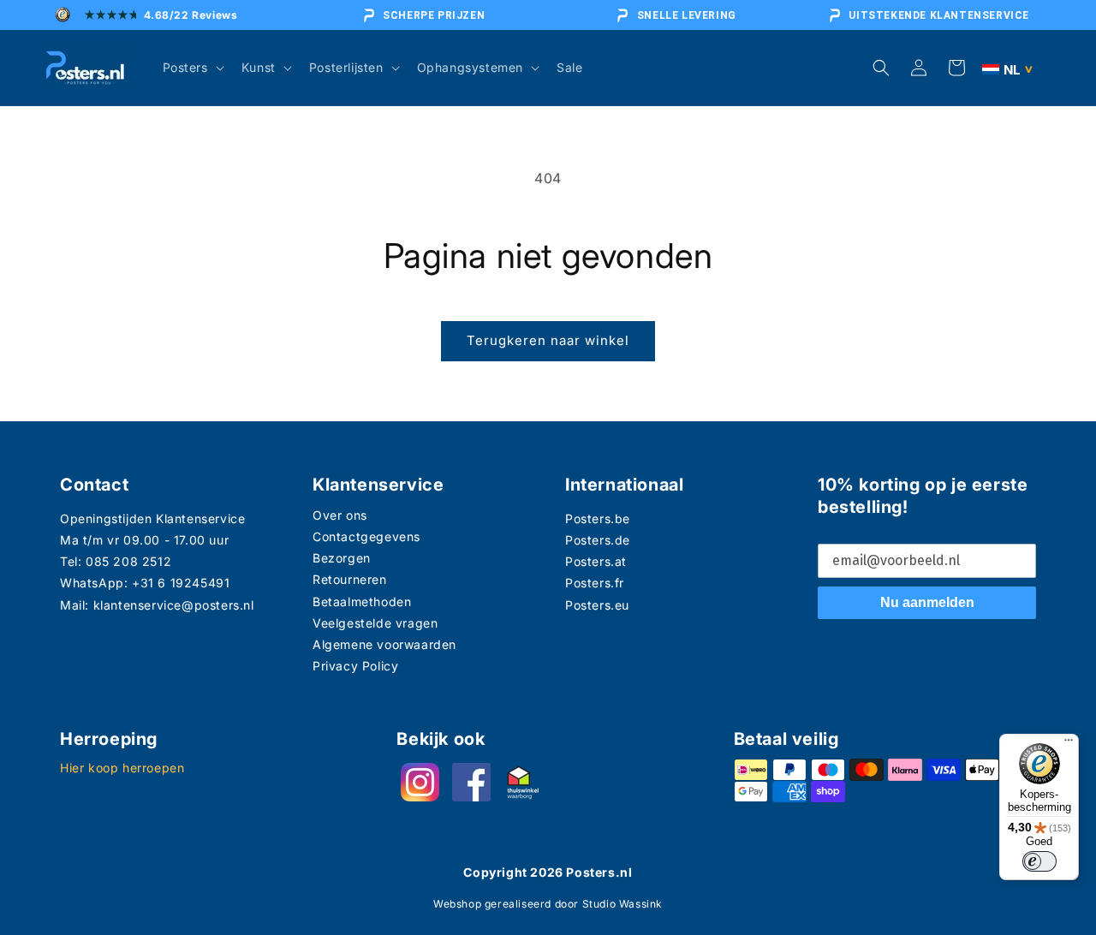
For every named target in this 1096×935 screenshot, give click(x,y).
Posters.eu (597, 605)
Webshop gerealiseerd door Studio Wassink (548, 903)
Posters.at (596, 561)
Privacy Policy (355, 665)
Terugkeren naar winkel (548, 340)
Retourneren (350, 579)
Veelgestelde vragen (375, 623)
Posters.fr (594, 582)
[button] (191, 68)
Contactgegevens (366, 536)
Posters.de (597, 540)
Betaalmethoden (362, 601)
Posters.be (597, 518)
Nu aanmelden (927, 602)
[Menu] (1068, 744)
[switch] (1039, 861)
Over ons (340, 515)
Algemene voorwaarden (384, 644)
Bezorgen (342, 558)
